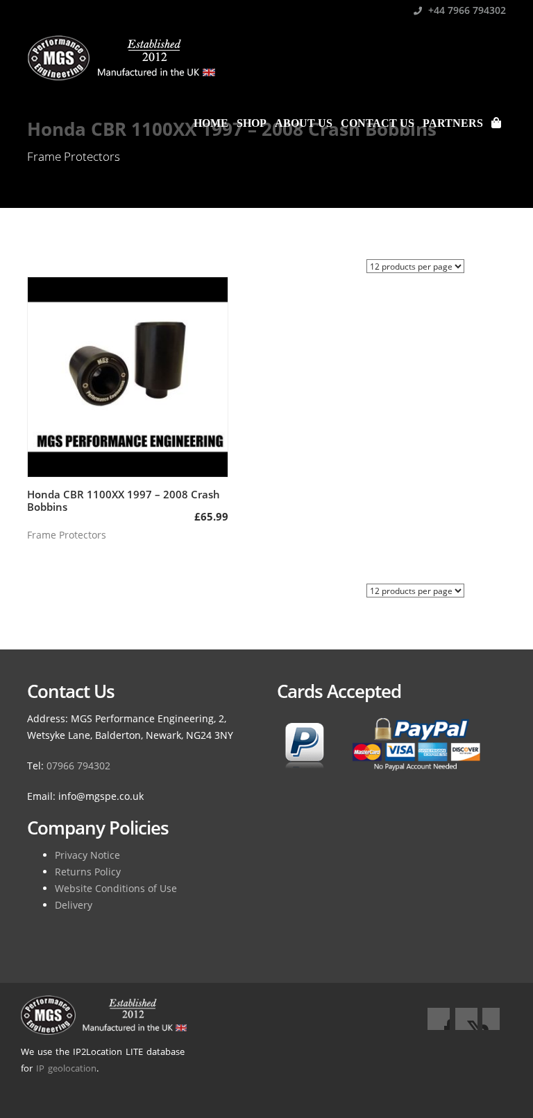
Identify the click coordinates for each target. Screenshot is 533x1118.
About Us (303, 123)
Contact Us (377, 123)
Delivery (73, 904)
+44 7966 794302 (465, 10)
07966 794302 (78, 765)
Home (211, 123)
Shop (251, 123)
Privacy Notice (87, 855)
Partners (453, 123)
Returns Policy (88, 871)
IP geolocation (66, 1068)
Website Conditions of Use (116, 888)
